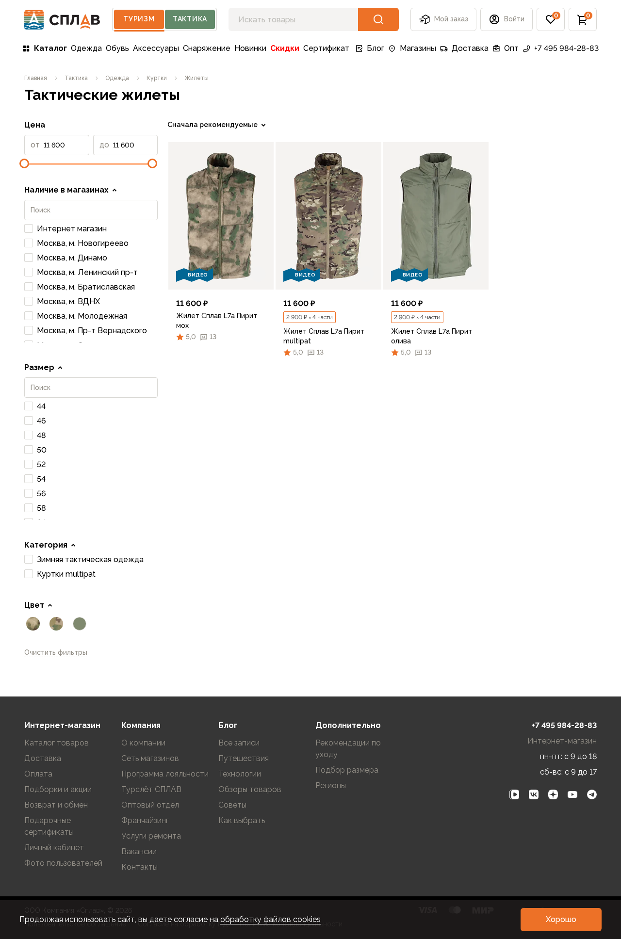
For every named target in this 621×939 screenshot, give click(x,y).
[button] (551, 19)
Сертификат (326, 48)
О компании (143, 742)
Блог (375, 48)
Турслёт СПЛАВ (151, 789)
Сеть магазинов (150, 758)
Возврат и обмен (56, 804)
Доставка (470, 48)
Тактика (190, 19)
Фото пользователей (63, 863)
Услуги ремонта (151, 836)
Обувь (117, 48)
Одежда (86, 48)
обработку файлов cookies (270, 919)
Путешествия (243, 758)
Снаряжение (206, 48)
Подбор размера (346, 770)
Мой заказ (451, 19)
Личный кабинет (54, 847)
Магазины (418, 48)
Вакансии (139, 851)
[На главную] (62, 20)
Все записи (239, 742)
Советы (232, 804)
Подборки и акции (58, 789)
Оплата (38, 773)
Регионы (330, 785)
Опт (511, 48)
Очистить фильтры (55, 652)
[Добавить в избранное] (258, 274)
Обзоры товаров (249, 789)
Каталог (50, 48)
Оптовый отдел (150, 804)
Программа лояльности (165, 773)
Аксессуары (156, 48)
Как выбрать (241, 820)
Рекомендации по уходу (348, 748)
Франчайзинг (145, 820)
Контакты (139, 867)
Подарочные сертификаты (49, 826)
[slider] (24, 163)
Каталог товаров (56, 742)
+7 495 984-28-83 (566, 48)
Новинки (250, 48)
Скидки (284, 48)
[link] (221, 216)
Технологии (239, 773)
